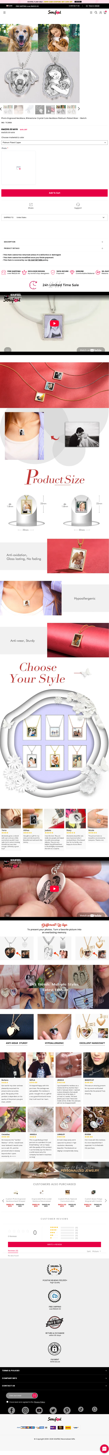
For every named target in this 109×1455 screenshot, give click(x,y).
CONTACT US (74, 6)
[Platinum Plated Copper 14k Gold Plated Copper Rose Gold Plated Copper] (54, 142)
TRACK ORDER (94, 6)
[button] (4, 12)
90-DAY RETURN (35, 260)
